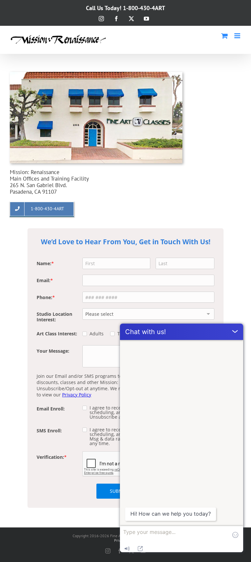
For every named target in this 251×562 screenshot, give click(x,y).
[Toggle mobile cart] (224, 35)
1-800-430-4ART (144, 8)
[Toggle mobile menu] (237, 35)
